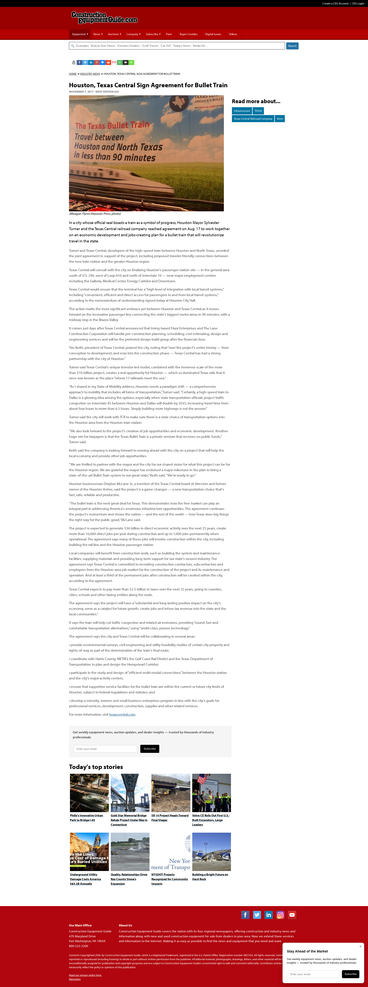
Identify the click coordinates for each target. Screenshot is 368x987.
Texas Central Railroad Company (253, 118)
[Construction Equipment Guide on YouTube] (293, 918)
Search (292, 45)
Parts (169, 34)
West (280, 118)
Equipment (79, 34)
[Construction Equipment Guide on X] (258, 918)
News (97, 34)
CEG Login (358, 3)
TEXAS (258, 111)
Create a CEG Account (336, 3)
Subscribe (152, 34)
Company (132, 34)
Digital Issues (213, 34)
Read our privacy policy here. (85, 975)
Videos (233, 34)
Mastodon (75, 979)
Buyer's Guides (188, 34)
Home (72, 74)
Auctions (113, 34)
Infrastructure (242, 111)
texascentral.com (122, 714)
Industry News (90, 74)
